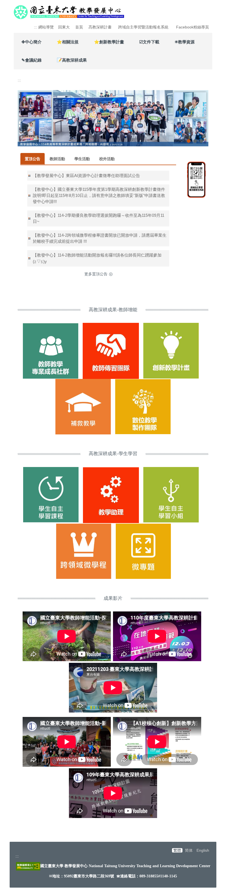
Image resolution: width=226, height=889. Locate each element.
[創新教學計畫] (171, 350)
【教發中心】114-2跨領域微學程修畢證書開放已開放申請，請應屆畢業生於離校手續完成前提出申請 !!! (99, 238)
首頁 (79, 27)
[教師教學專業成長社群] (50, 350)
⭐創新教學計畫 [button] (109, 41)
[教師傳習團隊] (111, 350)
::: (35, 27)
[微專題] (143, 551)
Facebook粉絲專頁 (192, 27)
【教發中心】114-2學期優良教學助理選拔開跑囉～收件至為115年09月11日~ (98, 218)
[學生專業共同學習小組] (171, 495)
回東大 (64, 27)
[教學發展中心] (69, 11)
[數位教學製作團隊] (143, 406)
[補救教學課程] (51, 495)
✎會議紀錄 (31, 60)
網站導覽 (46, 27)
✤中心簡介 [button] (31, 41)
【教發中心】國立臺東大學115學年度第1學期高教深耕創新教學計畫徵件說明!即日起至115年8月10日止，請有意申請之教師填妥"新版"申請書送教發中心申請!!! (99, 195)
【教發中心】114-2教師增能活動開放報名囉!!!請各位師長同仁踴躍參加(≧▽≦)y (97, 258)
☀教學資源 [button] (184, 41)
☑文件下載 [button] (149, 41)
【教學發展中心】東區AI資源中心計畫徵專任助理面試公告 (86, 175)
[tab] (188, 141)
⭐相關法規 (68, 41)
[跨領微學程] (83, 551)
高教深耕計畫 (100, 27)
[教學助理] (111, 495)
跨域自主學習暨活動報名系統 (143, 27)
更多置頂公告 (95, 274)
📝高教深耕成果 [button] (72, 60)
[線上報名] (196, 179)
